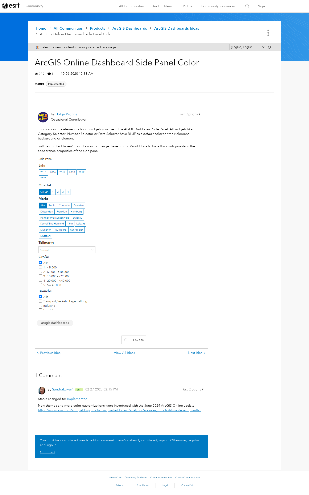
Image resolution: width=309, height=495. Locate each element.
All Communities (131, 6)
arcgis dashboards (55, 323)
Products (97, 28)
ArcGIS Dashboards (129, 28)
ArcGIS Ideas (162, 6)
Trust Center (143, 485)
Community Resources (218, 6)
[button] (189, 114)
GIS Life (186, 6)
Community (34, 6)
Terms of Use (115, 477)
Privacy (119, 485)
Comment (47, 452)
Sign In (263, 6)
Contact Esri (187, 485)
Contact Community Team (187, 477)
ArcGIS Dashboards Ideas (176, 28)
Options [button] (268, 33)
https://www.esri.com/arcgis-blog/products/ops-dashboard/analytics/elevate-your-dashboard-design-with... (119, 410)
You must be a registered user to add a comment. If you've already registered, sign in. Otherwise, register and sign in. (119, 442)
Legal (165, 485)
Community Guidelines (136, 477)
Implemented (56, 83)
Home (41, 28)
